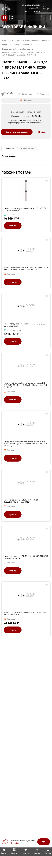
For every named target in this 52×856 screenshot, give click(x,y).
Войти (41, 132)
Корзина (37, 853)
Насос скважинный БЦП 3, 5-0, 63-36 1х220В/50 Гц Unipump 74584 (26, 557)
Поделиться (45, 94)
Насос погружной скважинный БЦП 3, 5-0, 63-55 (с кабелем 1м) (25, 209)
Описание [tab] (9, 148)
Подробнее (16, 843)
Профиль (48, 853)
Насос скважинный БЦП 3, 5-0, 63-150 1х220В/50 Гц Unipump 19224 (21, 501)
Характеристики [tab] (26, 148)
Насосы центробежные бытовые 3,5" (18, 49)
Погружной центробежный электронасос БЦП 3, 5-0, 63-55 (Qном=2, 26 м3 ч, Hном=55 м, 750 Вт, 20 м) (25, 385)
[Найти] (12, 18)
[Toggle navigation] (4, 18)
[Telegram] (49, 8)
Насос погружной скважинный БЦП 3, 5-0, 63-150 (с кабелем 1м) (25, 613)
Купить (13, 225)
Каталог (16, 40)
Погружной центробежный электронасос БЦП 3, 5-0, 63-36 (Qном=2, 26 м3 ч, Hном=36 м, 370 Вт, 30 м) (25, 443)
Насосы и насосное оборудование (16, 44)
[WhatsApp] (43, 8)
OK (43, 841)
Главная (5, 40)
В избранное (27, 94)
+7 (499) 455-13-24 (31, 5)
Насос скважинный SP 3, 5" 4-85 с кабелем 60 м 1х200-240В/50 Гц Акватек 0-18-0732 (26, 268)
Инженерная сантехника (34, 40)
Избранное (25, 853)
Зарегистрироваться (17, 132)
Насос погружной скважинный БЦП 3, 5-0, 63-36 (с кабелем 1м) (25, 325)
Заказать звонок (31, 11)
